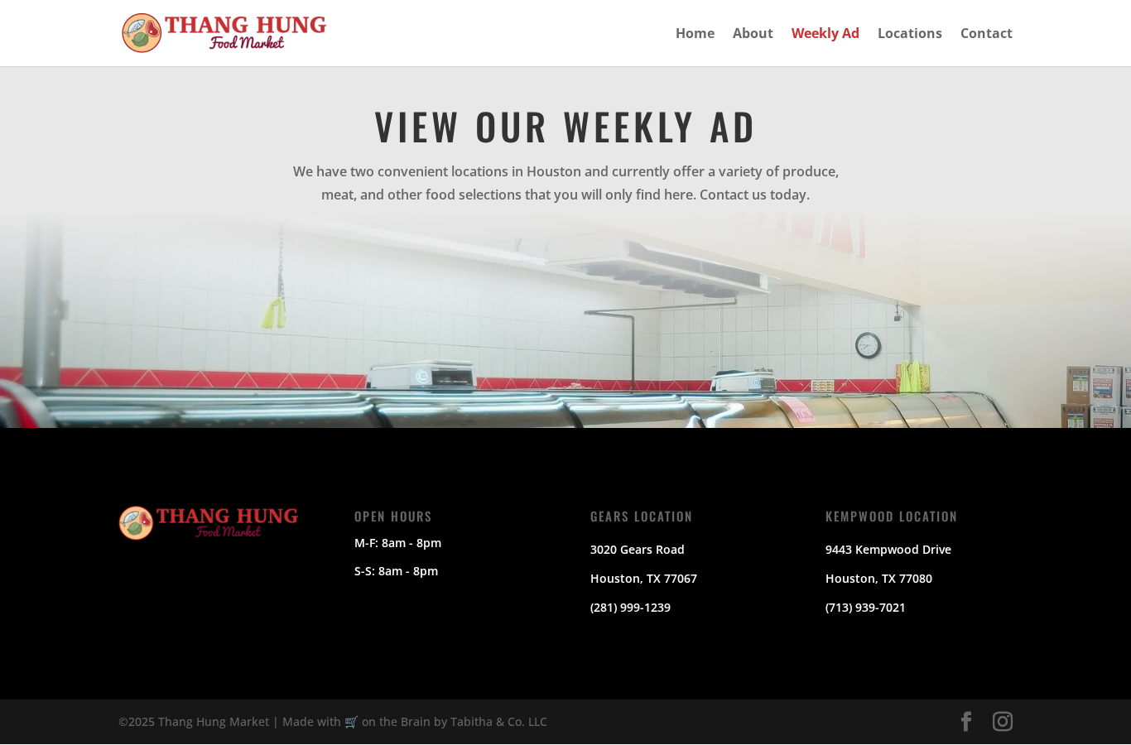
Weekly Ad (825, 34)
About (753, 34)
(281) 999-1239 (630, 607)
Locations (910, 34)
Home (695, 34)
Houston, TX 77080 (878, 578)
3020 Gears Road (637, 549)
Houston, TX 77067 (643, 578)
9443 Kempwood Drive (888, 549)
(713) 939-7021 (865, 607)
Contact (986, 34)
